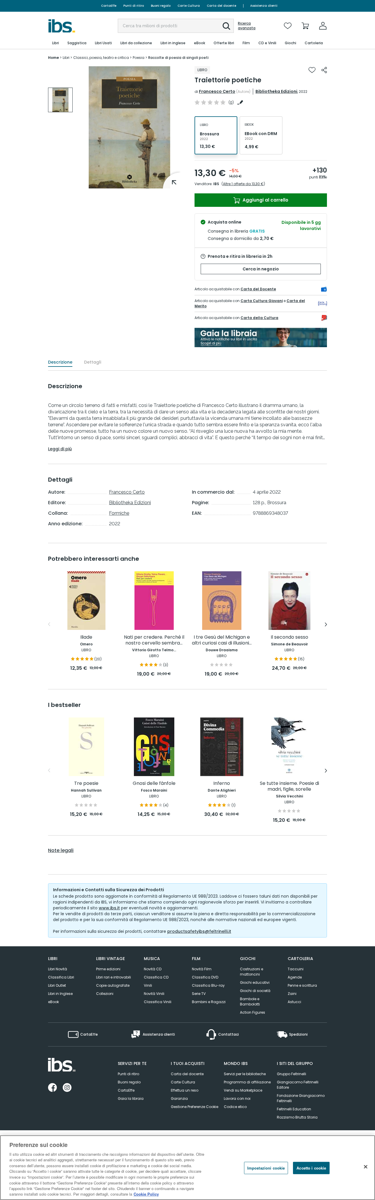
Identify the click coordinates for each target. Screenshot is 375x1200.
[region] (187, 1167)
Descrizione (60, 362)
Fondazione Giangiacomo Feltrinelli (301, 1098)
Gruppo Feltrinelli (291, 1073)
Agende (295, 977)
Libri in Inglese (60, 993)
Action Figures (252, 1012)
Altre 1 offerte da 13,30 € (243, 183)
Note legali (61, 850)
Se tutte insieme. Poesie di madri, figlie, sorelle (289, 786)
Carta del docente (221, 6)
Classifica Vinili (157, 1001)
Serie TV (199, 993)
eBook (53, 1001)
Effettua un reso (184, 1090)
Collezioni (104, 993)
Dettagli (92, 362)
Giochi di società (255, 990)
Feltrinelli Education (294, 1109)
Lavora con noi (237, 1098)
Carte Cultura (189, 6)
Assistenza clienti (263, 6)
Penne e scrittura (302, 985)
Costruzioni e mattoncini (251, 972)
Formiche (119, 513)
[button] (226, 26)
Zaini (292, 993)
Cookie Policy (146, 1194)
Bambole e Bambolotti (250, 1001)
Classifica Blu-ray (208, 985)
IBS (216, 183)
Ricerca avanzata (246, 25)
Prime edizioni (108, 969)
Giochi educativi (255, 982)
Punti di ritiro (133, 6)
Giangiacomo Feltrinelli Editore (297, 1085)
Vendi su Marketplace (243, 1090)
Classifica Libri (61, 977)
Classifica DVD (205, 977)
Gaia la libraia (131, 1098)
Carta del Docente (258, 289)
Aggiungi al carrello (264, 200)
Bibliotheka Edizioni (276, 91)
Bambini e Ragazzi (209, 1001)
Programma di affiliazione (247, 1082)
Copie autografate (112, 985)
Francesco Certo (217, 91)
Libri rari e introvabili (113, 977)
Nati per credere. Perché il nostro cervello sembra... (154, 640)
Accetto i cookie (311, 1168)
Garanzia (179, 1098)
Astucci (294, 1001)
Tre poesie (86, 783)
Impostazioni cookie (266, 1168)
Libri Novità (57, 969)
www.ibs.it (109, 908)
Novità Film (202, 969)
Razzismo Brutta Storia (297, 1117)
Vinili (148, 985)
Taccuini (296, 969)
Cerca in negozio (261, 269)
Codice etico (235, 1106)
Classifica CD (156, 977)
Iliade (86, 637)
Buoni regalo (161, 6)
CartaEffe (108, 6)
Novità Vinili (154, 993)
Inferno (221, 783)
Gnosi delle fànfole (154, 783)
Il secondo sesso (289, 637)
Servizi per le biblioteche (245, 1073)
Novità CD (152, 969)
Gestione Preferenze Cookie (194, 1106)
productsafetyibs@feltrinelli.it (199, 931)
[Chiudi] (365, 1166)
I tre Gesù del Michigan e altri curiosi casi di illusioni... (222, 640)
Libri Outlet (57, 985)
